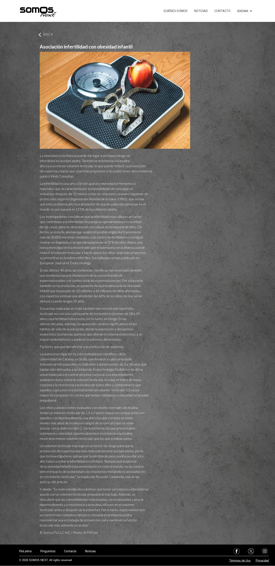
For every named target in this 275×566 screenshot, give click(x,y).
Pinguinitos (47, 551)
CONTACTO (222, 11)
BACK (48, 34)
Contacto (70, 551)
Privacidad (262, 560)
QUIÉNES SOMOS (175, 11)
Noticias (90, 551)
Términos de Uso (240, 560)
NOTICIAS (201, 11)
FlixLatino (25, 551)
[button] (245, 11)
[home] (38, 11)
